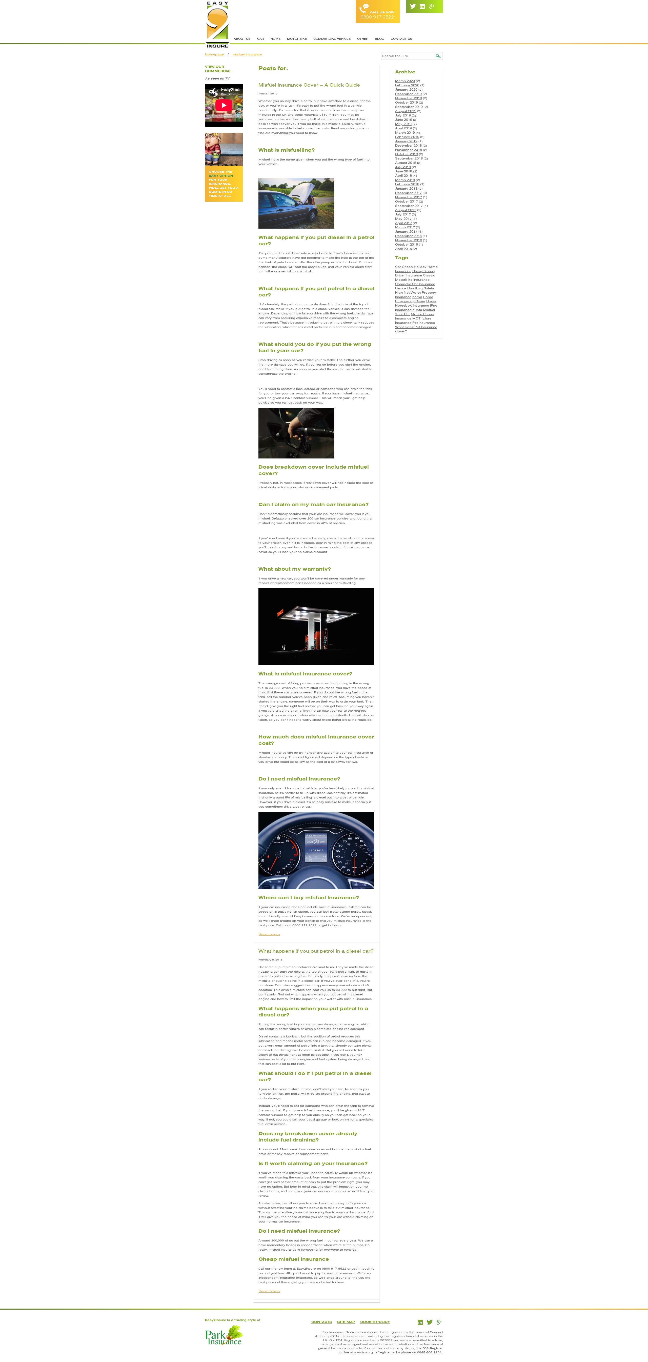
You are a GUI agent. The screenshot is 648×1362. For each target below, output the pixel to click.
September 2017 (409, 206)
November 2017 (408, 197)
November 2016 (408, 240)
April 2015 (403, 249)
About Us (242, 39)
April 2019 (403, 128)
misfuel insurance (247, 54)
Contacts (321, 1322)
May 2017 (403, 218)
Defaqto (278, 518)
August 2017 (405, 210)
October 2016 (406, 244)
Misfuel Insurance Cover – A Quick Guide (309, 85)
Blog (379, 39)
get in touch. (331, 925)
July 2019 (403, 115)
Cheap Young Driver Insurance (415, 273)
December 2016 (408, 236)
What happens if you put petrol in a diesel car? (315, 951)
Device (400, 288)
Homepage (214, 54)
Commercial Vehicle (332, 39)
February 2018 (407, 184)
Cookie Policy (375, 1322)
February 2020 (407, 85)
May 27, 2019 (267, 93)
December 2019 (408, 94)
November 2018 (408, 150)
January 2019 (406, 141)
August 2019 (405, 111)
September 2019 (409, 107)
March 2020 (405, 81)
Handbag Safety (420, 288)
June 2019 (403, 119)
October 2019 (406, 102)
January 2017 (406, 231)
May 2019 (403, 124)
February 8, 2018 (270, 959)
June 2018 (403, 171)
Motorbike (297, 39)
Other (362, 39)
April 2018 (403, 175)
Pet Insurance (423, 323)
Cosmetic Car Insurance (415, 284)
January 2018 (406, 188)
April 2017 (403, 223)
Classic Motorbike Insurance (415, 277)
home (417, 297)
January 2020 (406, 89)
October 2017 (406, 201)
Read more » (269, 934)
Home (275, 39)
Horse (431, 301)
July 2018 (403, 167)
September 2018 (409, 158)
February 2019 (407, 137)
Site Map (346, 1322)
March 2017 (405, 227)
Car (260, 39)
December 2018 (408, 145)
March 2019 (405, 132)
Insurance (421, 305)
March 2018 (405, 180)
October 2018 (406, 154)
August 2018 (405, 163)
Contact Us (401, 39)
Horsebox (403, 305)
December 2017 (408, 193)
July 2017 (403, 214)
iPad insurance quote (416, 307)
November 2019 (408, 98)
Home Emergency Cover (414, 299)
